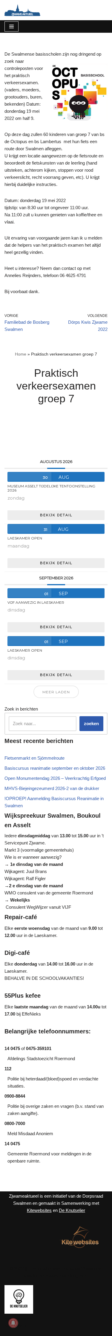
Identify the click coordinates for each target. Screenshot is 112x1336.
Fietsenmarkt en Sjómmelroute (34, 758)
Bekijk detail (56, 515)
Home (20, 354)
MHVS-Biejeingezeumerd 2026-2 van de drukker (51, 788)
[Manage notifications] (13, 1323)
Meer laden (56, 692)
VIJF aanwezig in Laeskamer (35, 602)
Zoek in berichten (21, 708)
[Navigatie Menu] (11, 26)
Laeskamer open (24, 538)
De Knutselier (72, 1210)
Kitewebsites (39, 1210)
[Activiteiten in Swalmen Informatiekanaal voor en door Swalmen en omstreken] (22, 10)
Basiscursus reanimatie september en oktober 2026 (54, 768)
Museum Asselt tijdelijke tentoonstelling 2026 (51, 488)
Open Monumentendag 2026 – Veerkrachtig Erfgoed (55, 778)
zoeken (91, 723)
